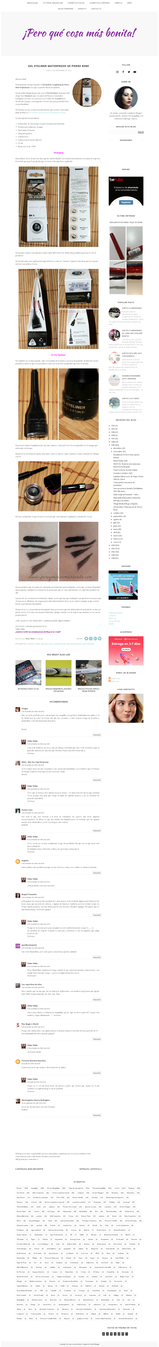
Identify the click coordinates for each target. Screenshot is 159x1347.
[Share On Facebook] (91, 638)
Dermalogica (112, 1291)
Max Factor (21, 1198)
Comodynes (74, 1263)
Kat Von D (104, 1263)
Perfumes (20, 1230)
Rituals (68, 1258)
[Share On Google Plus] (95, 638)
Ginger (25, 708)
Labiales (95, 1277)
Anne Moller (119, 1258)
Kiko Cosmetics (38, 1193)
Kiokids (130, 1314)
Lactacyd (78, 1295)
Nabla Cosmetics (36, 1281)
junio (115, 526)
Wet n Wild (60, 1198)
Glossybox (130, 1193)
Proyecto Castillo (111, 1221)
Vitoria (36, 1249)
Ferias (71, 1216)
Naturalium (105, 1300)
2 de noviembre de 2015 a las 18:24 (33, 813)
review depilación (122, 1225)
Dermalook (105, 1239)
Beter (47, 1263)
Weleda (45, 1239)
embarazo (97, 1305)
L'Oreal (33, 1202)
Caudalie (54, 1291)
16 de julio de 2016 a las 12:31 (36, 1082)
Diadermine (38, 1235)
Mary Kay (53, 1300)
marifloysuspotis (29, 945)
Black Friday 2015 (120, 461)
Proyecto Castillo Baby (48, 1319)
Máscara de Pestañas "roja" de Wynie (126, 222)
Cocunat (82, 1291)
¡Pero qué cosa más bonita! (74, 1344)
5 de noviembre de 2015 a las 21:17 (38, 789)
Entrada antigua (90, 1169)
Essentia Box (53, 1253)
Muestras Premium (111, 1235)
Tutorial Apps (22, 1249)
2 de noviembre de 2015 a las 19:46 (33, 897)
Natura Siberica (70, 1300)
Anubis (37, 1286)
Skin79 (127, 1235)
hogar (92, 1258)
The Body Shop (111, 1211)
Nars (108, 1253)
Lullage (116, 1295)
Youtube (104, 1281)
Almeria (86, 1230)
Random (131, 1188)
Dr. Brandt (120, 1239)
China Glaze (69, 1272)
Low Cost (84, 1253)
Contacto (112, 615)
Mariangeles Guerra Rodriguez (36, 1100)
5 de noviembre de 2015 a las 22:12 (38, 924)
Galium (93, 1314)
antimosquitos (63, 1305)
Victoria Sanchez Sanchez (34, 1061)
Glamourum (67, 1211)
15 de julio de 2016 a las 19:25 (31, 1063)
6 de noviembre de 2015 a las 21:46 (38, 1048)
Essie (126, 1291)
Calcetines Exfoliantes (84, 1309)
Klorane (94, 1235)
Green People (39, 1295)
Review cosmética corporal (54, 1202)
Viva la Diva (47, 1305)
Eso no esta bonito (42, 1277)
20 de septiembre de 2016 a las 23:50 (34, 1103)
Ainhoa (80, 1249)
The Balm (20, 1239)
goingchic (67, 1249)
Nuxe (31, 1319)
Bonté (114, 1216)
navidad (39, 1225)
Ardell (62, 1286)
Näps (118, 1263)
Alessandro (83, 1267)
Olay (118, 1300)
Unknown (115, 681)
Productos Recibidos (70, 1281)
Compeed (20, 1314)
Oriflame (121, 1253)
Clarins (90, 1239)
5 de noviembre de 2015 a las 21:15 (38, 744)
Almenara (65, 1309)
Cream (83, 1272)
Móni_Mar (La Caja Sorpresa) (35, 762)
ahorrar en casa (90, 1207)
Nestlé (95, 1225)
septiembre (118, 516)
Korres (65, 1295)
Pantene (52, 1281)
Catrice (36, 1211)
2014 (113, 545)
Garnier (82, 1225)
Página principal (115, 613)
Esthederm (80, 1314)
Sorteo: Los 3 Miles (130, 398)
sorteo (117, 1188)
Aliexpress (94, 1249)
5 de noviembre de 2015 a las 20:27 (33, 1027)
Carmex (55, 1272)
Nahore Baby (71, 1244)
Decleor (51, 1314)
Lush (58, 1244)
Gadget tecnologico (64, 1277)
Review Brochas (131, 1221)
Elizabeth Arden (22, 1277)
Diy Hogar (51, 1211)
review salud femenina (103, 1319)
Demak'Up (110, 1272)
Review (19, 1188)
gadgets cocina (82, 1319)
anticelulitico (51, 1249)
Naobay (87, 1244)
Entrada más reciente (30, 1169)
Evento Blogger (98, 1193)
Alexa (30, 1309)
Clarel (50, 1221)
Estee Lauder (21, 1295)
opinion (101, 1216)
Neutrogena (101, 1244)
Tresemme (89, 1281)
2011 (112, 555)
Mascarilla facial (22, 1216)
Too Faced (20, 1193)
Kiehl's (118, 1314)
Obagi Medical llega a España (125, 504)
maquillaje (47, 644)
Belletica (88, 1286)
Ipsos (53, 1295)
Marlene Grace (37, 1300)
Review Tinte (86, 1216)
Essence (20, 1202)
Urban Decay (129, 1211)
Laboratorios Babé (67, 1221)
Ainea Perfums (130, 1305)
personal (126, 1202)
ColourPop (96, 1291)
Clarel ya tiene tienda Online (125, 470)
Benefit (52, 1225)
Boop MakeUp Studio (24, 1291)
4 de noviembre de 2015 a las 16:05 (33, 948)
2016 (113, 442)
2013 (113, 548)
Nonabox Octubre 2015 (122, 473)
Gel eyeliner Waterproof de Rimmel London (46, 112)
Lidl (104, 1295)
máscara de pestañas (55, 1230)
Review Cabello (78, 1198)
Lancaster (109, 1277)
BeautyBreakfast (120, 1230)
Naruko (19, 1319)
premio (39, 1216)
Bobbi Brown (21, 1253)
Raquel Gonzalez (29, 894)
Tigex (33, 1239)
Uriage (32, 1305)
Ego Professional (56, 1235)
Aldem (19, 1309)
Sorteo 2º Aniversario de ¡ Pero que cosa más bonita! (132, 333)
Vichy (107, 1225)
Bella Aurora (122, 1267)
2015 (113, 445)
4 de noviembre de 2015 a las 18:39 (33, 987)
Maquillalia (20, 1300)
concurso (108, 1207)
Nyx (96, 1211)
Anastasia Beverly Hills (103, 1267)
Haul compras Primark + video (126, 494)
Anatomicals (110, 1249)
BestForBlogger (95, 1344)
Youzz (81, 1258)
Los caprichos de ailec (32, 984)
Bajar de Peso (22, 1263)
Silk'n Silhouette (22, 1267)
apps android (36, 1230)
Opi (128, 1300)
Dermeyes (65, 1314)
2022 (113, 429)
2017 (113, 438)
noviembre (118, 451)
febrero (116, 539)
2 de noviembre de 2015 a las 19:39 (33, 863)
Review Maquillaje (76, 644)
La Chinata (70, 1253)
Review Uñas (21, 1211)
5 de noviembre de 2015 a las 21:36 (38, 839)
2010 (113, 558)
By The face (21, 1272)
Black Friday (126, 1249)
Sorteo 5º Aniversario (132, 308)
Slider (90, 644)
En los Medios (114, 621)
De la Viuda (37, 1253)
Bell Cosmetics (55, 1216)
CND (41, 1291)
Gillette (106, 1314)
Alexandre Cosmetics (47, 1309)
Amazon (105, 1258)
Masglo (19, 1281)
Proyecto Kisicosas (52, 1258)
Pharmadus (21, 1258)
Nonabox (115, 1193)
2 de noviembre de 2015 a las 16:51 (33, 765)
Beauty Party (101, 1230)
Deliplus (112, 1202)
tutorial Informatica (125, 1319)
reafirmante (67, 1267)
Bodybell (115, 1286)
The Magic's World (30, 1024)
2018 (113, 435)
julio (115, 523)
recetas (73, 1230)
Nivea (19, 1221)
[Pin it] (99, 638)
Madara (129, 1295)
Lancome (92, 1295)
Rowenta (20, 1305)
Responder (97, 735)
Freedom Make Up (23, 1244)
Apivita (50, 1286)
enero (115, 542)
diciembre (117, 448)
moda (39, 1207)
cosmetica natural (78, 1202)
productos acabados (40, 1198)
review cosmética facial (60, 1193)
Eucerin (134, 1239)
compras (80, 1193)
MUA (97, 1253)
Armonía (75, 1286)
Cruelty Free (33, 644)
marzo (116, 535)
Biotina (101, 1286)
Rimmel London (22, 1225)
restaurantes (113, 1305)
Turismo (39, 1267)
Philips (34, 1258)
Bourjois (59, 1263)
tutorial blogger (34, 1221)
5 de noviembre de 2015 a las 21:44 (38, 882)
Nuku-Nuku (32, 741)
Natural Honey (88, 1300)
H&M (82, 1235)
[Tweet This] (86, 638)
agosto (116, 519)
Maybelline (83, 1211)
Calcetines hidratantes (107, 1309)
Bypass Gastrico (39, 1272)
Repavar (67, 1319)
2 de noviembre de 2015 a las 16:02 (33, 711)
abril (115, 532)
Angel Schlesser (22, 1286)
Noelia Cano (27, 810)
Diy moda (125, 1272)
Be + (35, 1263)
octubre (116, 513)
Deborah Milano (22, 1207)
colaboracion (81, 1305)
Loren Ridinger (43, 1244)
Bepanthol (59, 1239)
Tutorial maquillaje (99, 1188)
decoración (118, 1281)
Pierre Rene (60, 644)
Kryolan (81, 1277)
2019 (113, 432)
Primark (132, 1244)
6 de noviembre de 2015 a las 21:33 (38, 1009)
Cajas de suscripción (76, 1188)
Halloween (90, 1263)
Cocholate (67, 1291)
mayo (115, 529)
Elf (71, 1235)
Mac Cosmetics (130, 1216)
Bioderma (97, 1202)
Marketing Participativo (115, 1198)
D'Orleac (96, 1272)
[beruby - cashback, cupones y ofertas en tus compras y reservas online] (126, 205)
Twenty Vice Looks (70, 1207)
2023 (113, 426)
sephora (52, 1207)
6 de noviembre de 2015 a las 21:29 (38, 966)
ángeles (25, 860)
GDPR (111, 624)
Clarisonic (126, 1309)
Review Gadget (125, 1207)
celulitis (52, 1267)
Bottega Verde (75, 1239)
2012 (113, 552)
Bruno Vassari (22, 1235)
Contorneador (36, 1314)
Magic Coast (124, 1277)
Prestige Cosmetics (89, 1221)
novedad (94, 1198)
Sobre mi (112, 618)
